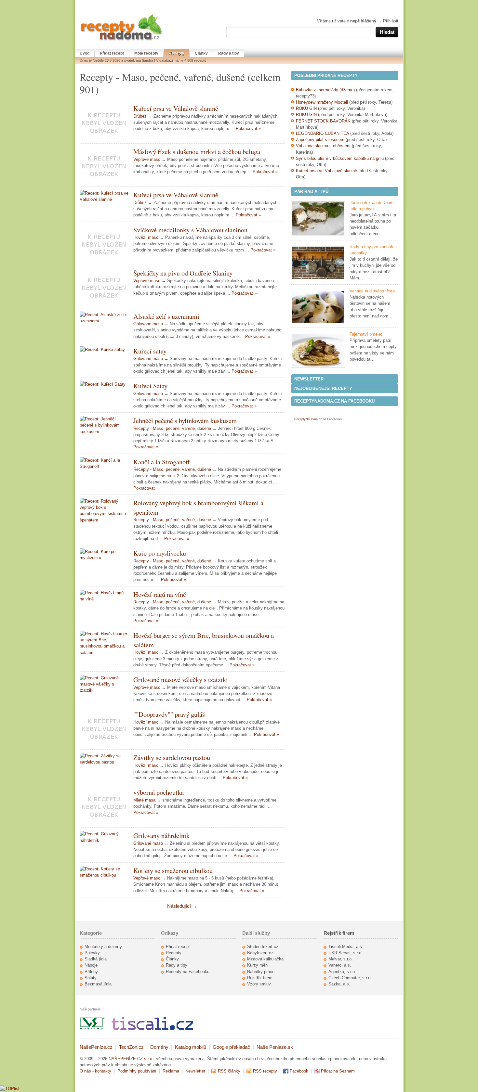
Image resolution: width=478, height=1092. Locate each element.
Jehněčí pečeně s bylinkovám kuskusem (185, 420)
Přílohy (91, 971)
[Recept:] (104, 728)
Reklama (171, 1071)
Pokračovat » (248, 128)
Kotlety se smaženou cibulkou (173, 870)
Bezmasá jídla (98, 984)
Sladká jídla (96, 959)
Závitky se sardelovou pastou (171, 757)
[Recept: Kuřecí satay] (104, 349)
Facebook (299, 1071)
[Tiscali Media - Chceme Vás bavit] (152, 1028)
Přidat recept (112, 53)
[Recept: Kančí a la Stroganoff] (104, 463)
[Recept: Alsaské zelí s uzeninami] (104, 318)
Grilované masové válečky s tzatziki (180, 679)
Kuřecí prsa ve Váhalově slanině (175, 108)
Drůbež (140, 116)
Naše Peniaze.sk (275, 1047)
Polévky (92, 952)
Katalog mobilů (190, 1047)
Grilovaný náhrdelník (161, 835)
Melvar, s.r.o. (340, 959)
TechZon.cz (131, 1047)
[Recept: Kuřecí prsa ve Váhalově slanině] (104, 122)
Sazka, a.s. (339, 984)
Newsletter (195, 1071)
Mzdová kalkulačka (265, 959)
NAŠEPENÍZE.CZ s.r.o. (131, 1058)
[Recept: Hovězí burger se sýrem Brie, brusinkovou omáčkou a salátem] (104, 643)
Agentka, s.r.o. (342, 971)
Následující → (182, 906)
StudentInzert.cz (262, 946)
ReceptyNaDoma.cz (308, 419)
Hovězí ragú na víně (159, 594)
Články (201, 53)
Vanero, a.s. (339, 965)
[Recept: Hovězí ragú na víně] (104, 596)
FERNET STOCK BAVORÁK (323, 121)
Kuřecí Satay (150, 385)
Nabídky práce (260, 971)
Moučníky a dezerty (103, 946)
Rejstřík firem (259, 977)
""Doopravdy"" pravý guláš (169, 714)
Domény (159, 1047)
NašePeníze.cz (96, 1047)
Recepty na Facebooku (187, 971)
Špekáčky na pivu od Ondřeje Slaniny (182, 272)
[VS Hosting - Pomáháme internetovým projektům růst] (92, 1028)
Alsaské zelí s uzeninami (166, 316)
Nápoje (91, 965)
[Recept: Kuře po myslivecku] (104, 554)
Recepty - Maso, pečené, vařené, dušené (172, 428)
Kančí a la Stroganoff (161, 461)
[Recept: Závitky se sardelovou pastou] (104, 759)
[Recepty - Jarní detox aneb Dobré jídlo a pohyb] (318, 218)
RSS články (229, 1071)
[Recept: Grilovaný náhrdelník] (104, 837)
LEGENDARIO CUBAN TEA (322, 133)
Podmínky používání (136, 1071)
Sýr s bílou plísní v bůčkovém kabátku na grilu (340, 158)
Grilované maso (148, 323)
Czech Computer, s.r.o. (350, 977)
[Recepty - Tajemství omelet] (318, 350)
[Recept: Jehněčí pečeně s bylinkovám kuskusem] (104, 425)
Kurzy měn (257, 965)
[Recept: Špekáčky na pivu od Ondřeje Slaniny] (104, 286)
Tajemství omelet (366, 334)
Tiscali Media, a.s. (345, 946)
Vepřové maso (146, 159)
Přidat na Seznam (338, 1071)
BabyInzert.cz (260, 952)
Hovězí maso (145, 237)
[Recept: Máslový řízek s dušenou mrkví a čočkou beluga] (104, 165)
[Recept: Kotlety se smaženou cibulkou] (104, 872)
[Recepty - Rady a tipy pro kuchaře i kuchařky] (318, 263)
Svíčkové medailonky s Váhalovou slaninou (190, 229)
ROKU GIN (306, 108)
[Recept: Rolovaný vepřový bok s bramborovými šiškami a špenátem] (104, 510)
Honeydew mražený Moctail (322, 102)
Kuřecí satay (149, 350)
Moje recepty (146, 53)
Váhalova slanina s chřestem (323, 145)
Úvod (84, 53)
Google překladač (231, 1047)
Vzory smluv (259, 984)
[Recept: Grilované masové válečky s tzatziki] (104, 684)
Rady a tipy (228, 53)
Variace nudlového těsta (372, 291)
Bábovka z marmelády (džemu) (325, 89)
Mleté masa (144, 800)
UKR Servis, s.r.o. (345, 952)
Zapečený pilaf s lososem (320, 139)
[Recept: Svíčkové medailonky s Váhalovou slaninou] (104, 243)
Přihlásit (390, 21)
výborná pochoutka (158, 792)
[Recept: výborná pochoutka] (104, 806)
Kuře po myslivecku (159, 553)
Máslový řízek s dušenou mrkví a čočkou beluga (196, 151)
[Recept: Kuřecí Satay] (104, 384)
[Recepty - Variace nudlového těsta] (318, 307)
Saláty (91, 977)
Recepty (176, 53)
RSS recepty (265, 1071)
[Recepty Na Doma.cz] (121, 40)
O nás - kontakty (95, 1071)
